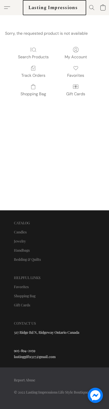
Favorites (75, 75)
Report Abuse (24, 380)
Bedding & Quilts (27, 259)
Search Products (33, 57)
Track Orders (33, 75)
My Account (76, 57)
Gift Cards (75, 94)
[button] (54, 7)
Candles (20, 232)
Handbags (22, 250)
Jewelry (20, 241)
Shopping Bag (33, 94)
